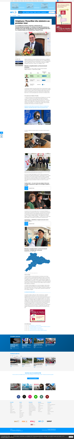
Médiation (49, 410)
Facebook (18, 397)
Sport (24, 12)
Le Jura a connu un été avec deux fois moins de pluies (38, 345)
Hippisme (21, 410)
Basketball (21, 405)
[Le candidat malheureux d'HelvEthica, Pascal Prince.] (38, 236)
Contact (49, 412)
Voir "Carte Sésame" (50, 386)
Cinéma (39, 404)
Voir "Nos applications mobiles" (27, 386)
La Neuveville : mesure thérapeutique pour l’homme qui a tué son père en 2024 (14, 345)
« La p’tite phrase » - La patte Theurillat (33, 325)
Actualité (20, 12)
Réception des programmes (51, 404)
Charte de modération (51, 411)
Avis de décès (40, 411)
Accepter (70, 436)
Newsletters (36, 397)
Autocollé (30, 412)
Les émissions (31, 403)
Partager (18, 61)
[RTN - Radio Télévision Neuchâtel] (33, 421)
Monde (11, 405)
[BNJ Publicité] (16, 421)
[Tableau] (38, 76)
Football (21, 403)
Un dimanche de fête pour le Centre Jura (33, 327)
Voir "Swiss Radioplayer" (15, 386)
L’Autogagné (30, 411)
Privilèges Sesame (40, 405)
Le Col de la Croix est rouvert (26, 364)
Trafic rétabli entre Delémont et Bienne (14, 364)
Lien (17, 65)
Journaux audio (12, 409)
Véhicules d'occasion (41, 403)
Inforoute (39, 409)
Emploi (39, 410)
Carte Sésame (49, 405)
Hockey (20, 404)
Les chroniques (31, 404)
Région (19, 15)
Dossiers (11, 410)
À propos (49, 403)
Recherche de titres (31, 405)
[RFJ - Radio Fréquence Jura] (41, 421)
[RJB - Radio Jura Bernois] (24, 421)
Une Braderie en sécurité (50, 344)
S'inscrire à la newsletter (33, 378)
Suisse (11, 404)
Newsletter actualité (13, 412)
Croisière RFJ (43, 12)
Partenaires (49, 409)
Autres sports (21, 416)
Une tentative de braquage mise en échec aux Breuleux (26, 345)
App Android (47, 397)
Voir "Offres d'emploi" (38, 386)
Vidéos (35, 12)
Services (38, 12)
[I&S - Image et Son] (33, 424)
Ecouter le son (31, 188)
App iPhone (41, 397)
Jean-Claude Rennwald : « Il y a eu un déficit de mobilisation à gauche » (37, 326)
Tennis (20, 411)
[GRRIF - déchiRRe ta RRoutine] (49, 421)
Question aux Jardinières (32, 410)
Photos (31, 12)
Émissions (27, 12)
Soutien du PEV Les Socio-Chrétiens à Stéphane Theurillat (36, 330)
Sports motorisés (22, 412)
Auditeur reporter (12, 411)
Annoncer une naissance (32, 409)
